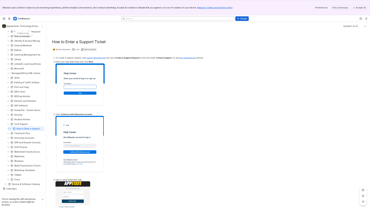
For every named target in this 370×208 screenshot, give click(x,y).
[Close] (42, 199)
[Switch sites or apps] (9, 18)
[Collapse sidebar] (4, 18)
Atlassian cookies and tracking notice (215, 7)
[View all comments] (363, 190)
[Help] (360, 18)
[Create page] (363, 201)
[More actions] (42, 26)
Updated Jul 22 (350, 26)
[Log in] (366, 18)
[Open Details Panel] (363, 196)
